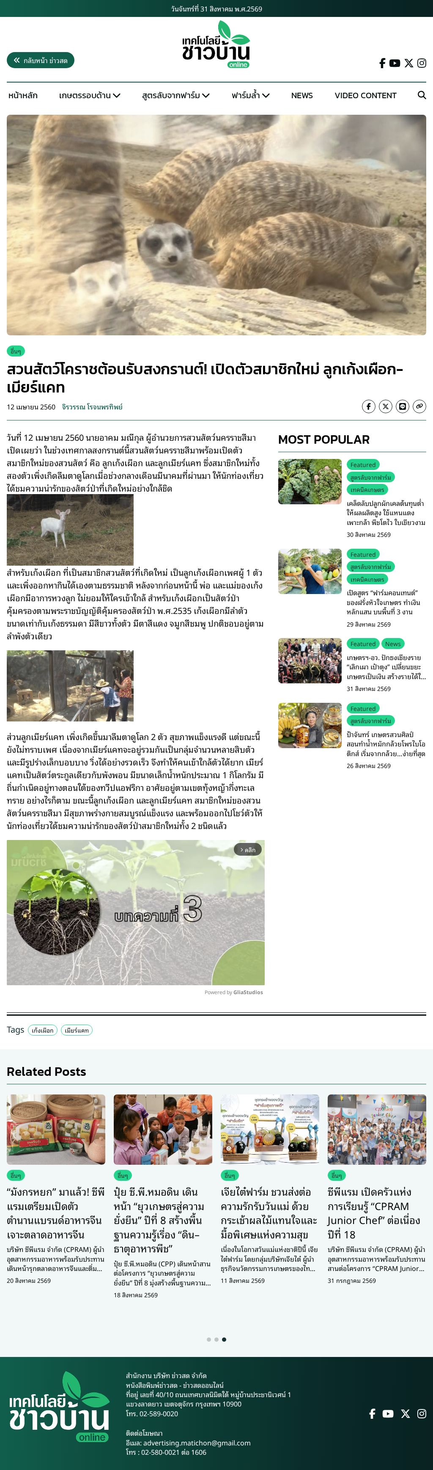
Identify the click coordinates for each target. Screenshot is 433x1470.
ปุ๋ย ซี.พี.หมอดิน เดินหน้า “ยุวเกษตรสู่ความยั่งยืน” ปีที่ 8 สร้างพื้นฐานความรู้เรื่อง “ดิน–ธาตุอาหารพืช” (159, 1219)
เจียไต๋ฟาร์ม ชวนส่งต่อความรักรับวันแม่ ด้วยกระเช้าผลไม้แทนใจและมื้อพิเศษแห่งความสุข (269, 1212)
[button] (209, 1339)
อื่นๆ (16, 351)
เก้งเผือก (43, 1030)
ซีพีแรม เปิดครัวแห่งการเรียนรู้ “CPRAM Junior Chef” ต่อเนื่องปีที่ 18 (374, 1212)
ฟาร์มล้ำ (246, 95)
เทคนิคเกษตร (367, 489)
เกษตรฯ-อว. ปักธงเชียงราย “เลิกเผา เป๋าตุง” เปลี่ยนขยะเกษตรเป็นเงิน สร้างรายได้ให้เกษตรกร (386, 671)
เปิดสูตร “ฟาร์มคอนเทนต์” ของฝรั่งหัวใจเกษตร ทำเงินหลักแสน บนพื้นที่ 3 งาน (383, 602)
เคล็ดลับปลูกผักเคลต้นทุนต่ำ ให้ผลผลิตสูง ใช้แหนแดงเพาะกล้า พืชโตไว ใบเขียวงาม (386, 512)
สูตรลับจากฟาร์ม (171, 95)
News (302, 95)
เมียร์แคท (77, 1030)
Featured (363, 464)
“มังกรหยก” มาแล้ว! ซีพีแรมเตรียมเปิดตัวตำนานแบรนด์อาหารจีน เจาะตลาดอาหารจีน (56, 1212)
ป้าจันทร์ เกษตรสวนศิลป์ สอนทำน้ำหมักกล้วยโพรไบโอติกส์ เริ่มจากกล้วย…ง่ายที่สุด (386, 744)
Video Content (365, 95)
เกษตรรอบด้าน (85, 95)
